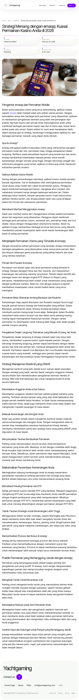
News (9, 20)
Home (4, 20)
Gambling (16, 20)
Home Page (10, 685)
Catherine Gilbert (10, 42)
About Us (52, 693)
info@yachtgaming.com (44, 685)
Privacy (60, 693)
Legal (73, 693)
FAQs (29, 685)
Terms (67, 693)
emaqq (13, 113)
